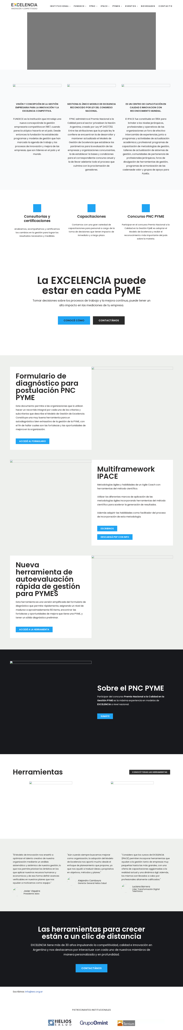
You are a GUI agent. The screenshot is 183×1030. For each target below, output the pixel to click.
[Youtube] (146, 993)
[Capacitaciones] (91, 208)
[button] (69, 6)
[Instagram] (166, 993)
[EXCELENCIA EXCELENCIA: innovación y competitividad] (24, 6)
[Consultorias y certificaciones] (37, 208)
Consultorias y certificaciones (37, 218)
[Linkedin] (137, 993)
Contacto (165, 6)
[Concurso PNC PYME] (146, 208)
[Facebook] (156, 993)
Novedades (148, 6)
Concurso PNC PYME (146, 216)
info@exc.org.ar (34, 991)
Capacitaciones (91, 216)
